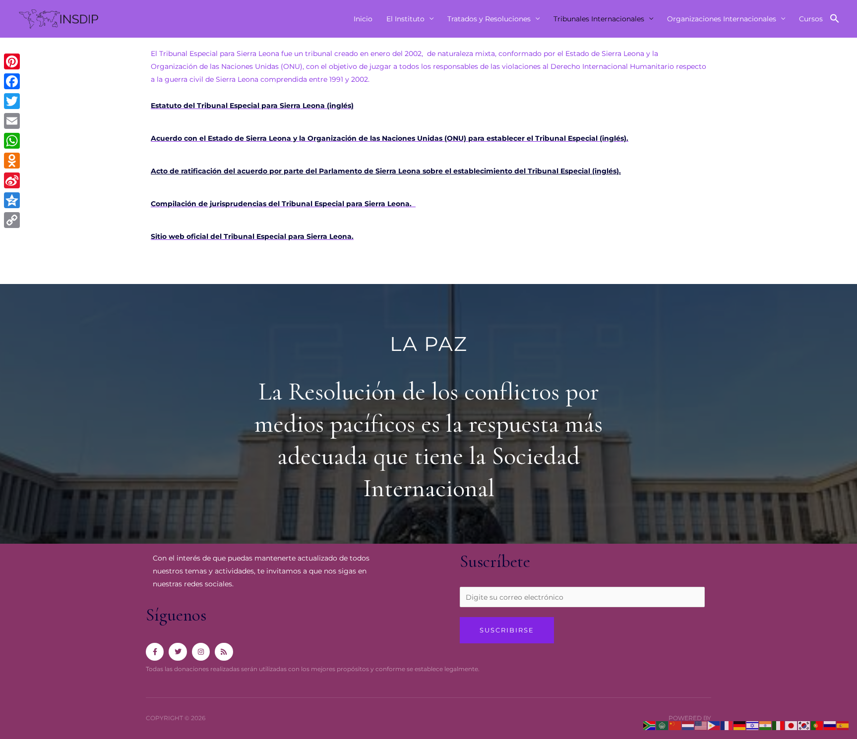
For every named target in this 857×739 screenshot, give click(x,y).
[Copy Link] (12, 220)
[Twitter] (12, 101)
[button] (835, 18)
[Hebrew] (752, 725)
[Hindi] (765, 725)
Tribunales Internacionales (598, 18)
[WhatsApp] (12, 141)
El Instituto (405, 18)
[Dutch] (688, 725)
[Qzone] (12, 200)
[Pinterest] (12, 61)
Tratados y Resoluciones (489, 18)
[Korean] (804, 725)
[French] (727, 725)
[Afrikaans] (649, 725)
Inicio (363, 18)
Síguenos (176, 615)
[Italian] (778, 725)
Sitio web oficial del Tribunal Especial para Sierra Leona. (252, 236)
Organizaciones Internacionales (721, 18)
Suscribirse (507, 630)
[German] (740, 725)
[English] (701, 725)
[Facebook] (12, 81)
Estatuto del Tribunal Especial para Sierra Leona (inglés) (252, 105)
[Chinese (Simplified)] (675, 725)
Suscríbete (495, 561)
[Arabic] (662, 725)
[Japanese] (791, 725)
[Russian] (830, 725)
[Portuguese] (817, 725)
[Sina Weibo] (12, 180)
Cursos (811, 18)
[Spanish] (843, 725)
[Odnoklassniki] (12, 161)
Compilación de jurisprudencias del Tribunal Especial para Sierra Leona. (283, 203)
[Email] (12, 121)
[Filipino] (714, 725)
